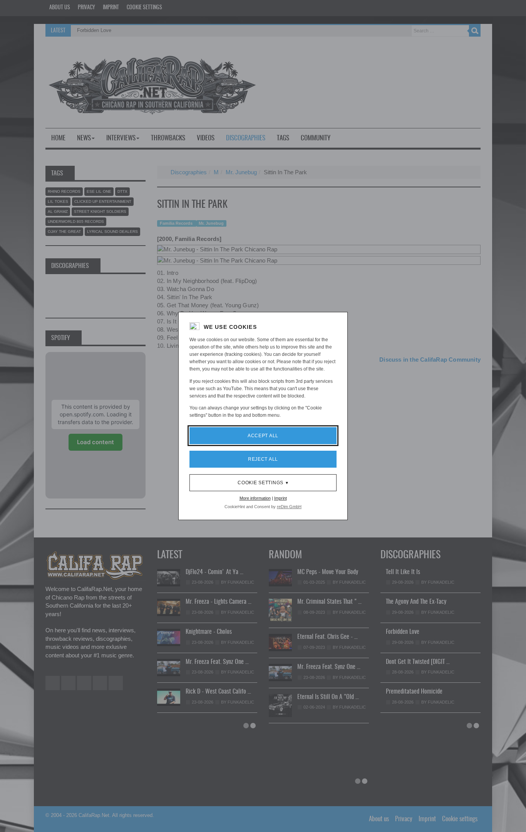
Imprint (280, 498)
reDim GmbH (289, 506)
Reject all (263, 459)
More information (255, 498)
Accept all (263, 435)
